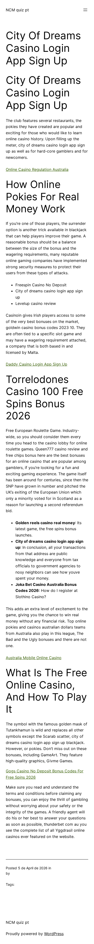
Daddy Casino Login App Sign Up (36, 364)
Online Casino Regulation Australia (37, 169)
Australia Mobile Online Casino (33, 657)
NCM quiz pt (17, 9)
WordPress (54, 933)
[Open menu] (85, 10)
